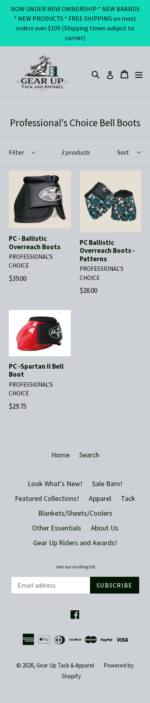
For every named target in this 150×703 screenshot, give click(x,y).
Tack (128, 498)
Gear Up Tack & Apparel (65, 665)
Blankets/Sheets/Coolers (75, 513)
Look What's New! (55, 483)
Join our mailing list (75, 567)
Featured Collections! (47, 498)
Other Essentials (56, 527)
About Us (104, 527)
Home (60, 454)
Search (89, 454)
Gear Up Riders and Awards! (75, 542)
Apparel (100, 498)
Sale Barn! (107, 483)
